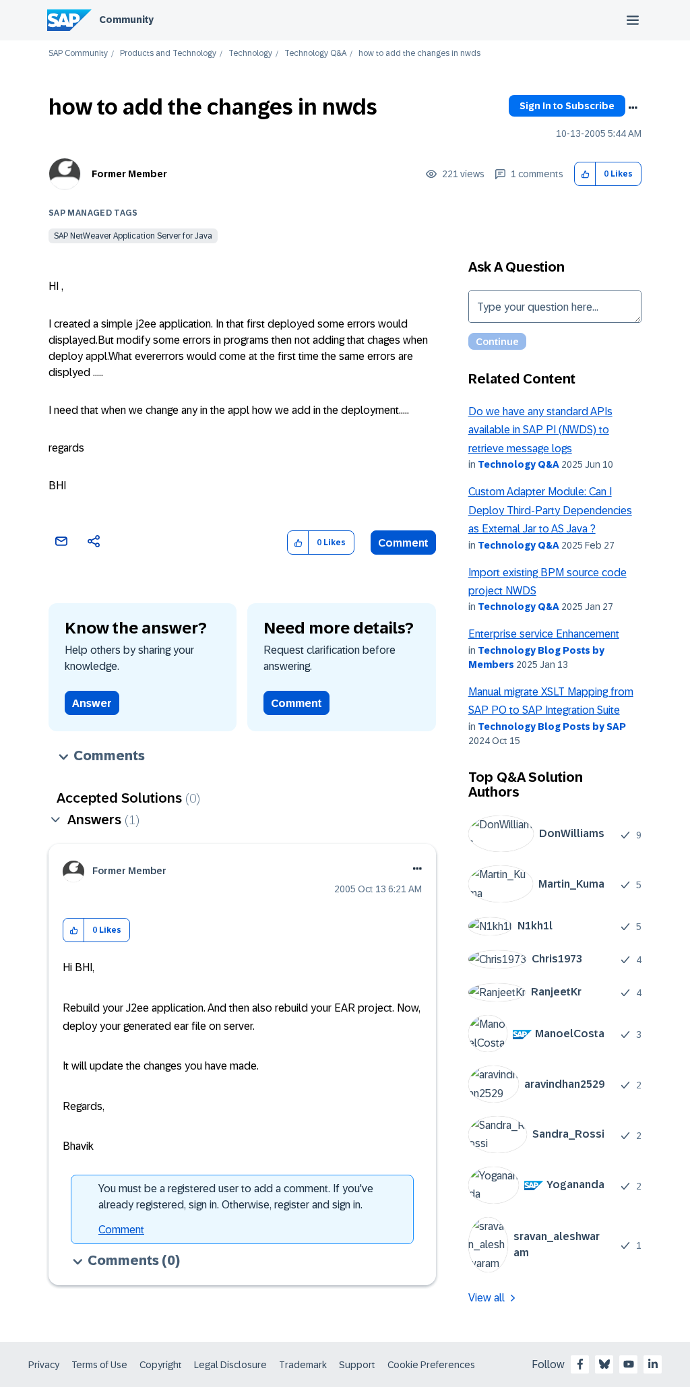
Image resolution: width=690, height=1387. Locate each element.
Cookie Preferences (431, 1364)
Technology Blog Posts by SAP (552, 726)
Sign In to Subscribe (567, 105)
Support (357, 1364)
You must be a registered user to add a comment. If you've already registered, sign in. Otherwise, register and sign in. (235, 1196)
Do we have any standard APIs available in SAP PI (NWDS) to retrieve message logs (540, 430)
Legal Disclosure (230, 1364)
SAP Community (78, 53)
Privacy (43, 1364)
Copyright (160, 1364)
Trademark (303, 1364)
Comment (403, 543)
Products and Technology (168, 53)
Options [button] (632, 107)
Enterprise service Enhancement (543, 634)
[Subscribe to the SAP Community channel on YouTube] (628, 1364)
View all (486, 1297)
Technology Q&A (315, 53)
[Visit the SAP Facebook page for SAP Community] (580, 1364)
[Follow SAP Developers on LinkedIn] (653, 1364)
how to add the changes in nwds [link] (419, 53)
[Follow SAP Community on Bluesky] (604, 1364)
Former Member (129, 173)
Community (126, 19)
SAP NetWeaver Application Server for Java (133, 236)
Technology (250, 53)
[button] (585, 174)
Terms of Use (99, 1364)
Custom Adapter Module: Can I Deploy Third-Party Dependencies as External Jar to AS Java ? (550, 510)
